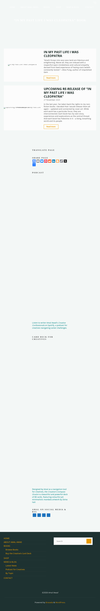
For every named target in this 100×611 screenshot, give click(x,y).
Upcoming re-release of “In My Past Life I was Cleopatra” (67, 92)
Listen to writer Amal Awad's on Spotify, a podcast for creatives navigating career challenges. (49, 325)
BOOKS (7, 546)
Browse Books (12, 549)
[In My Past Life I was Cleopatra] (22, 65)
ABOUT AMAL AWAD (13, 542)
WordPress (60, 602)
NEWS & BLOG (10, 562)
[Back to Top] (92, 603)
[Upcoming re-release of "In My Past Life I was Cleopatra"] (22, 108)
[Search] (88, 541)
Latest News (11, 565)
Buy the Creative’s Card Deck (18, 553)
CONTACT (8, 578)
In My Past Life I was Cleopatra (61, 54)
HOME (6, 538)
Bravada (49, 602)
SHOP (6, 558)
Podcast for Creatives (15, 569)
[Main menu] (94, 3)
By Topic (9, 573)
